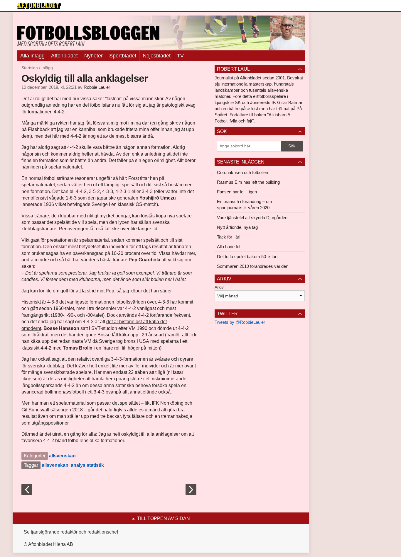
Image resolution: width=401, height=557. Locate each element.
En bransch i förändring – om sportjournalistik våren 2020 (244, 204)
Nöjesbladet (157, 56)
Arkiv (219, 287)
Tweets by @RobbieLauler (240, 322)
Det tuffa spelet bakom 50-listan (247, 256)
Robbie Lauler (97, 87)
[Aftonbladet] (39, 6)
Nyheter (93, 56)
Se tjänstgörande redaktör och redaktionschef (71, 531)
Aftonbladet (64, 56)
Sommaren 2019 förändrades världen (252, 266)
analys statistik (87, 465)
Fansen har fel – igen (237, 191)
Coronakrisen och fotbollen (242, 172)
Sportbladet (122, 56)
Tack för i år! (228, 236)
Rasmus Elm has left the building (248, 182)
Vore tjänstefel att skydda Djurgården (252, 217)
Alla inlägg (32, 56)
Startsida (29, 67)
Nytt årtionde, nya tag (237, 227)
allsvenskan (62, 455)
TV (180, 56)
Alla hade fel (228, 246)
